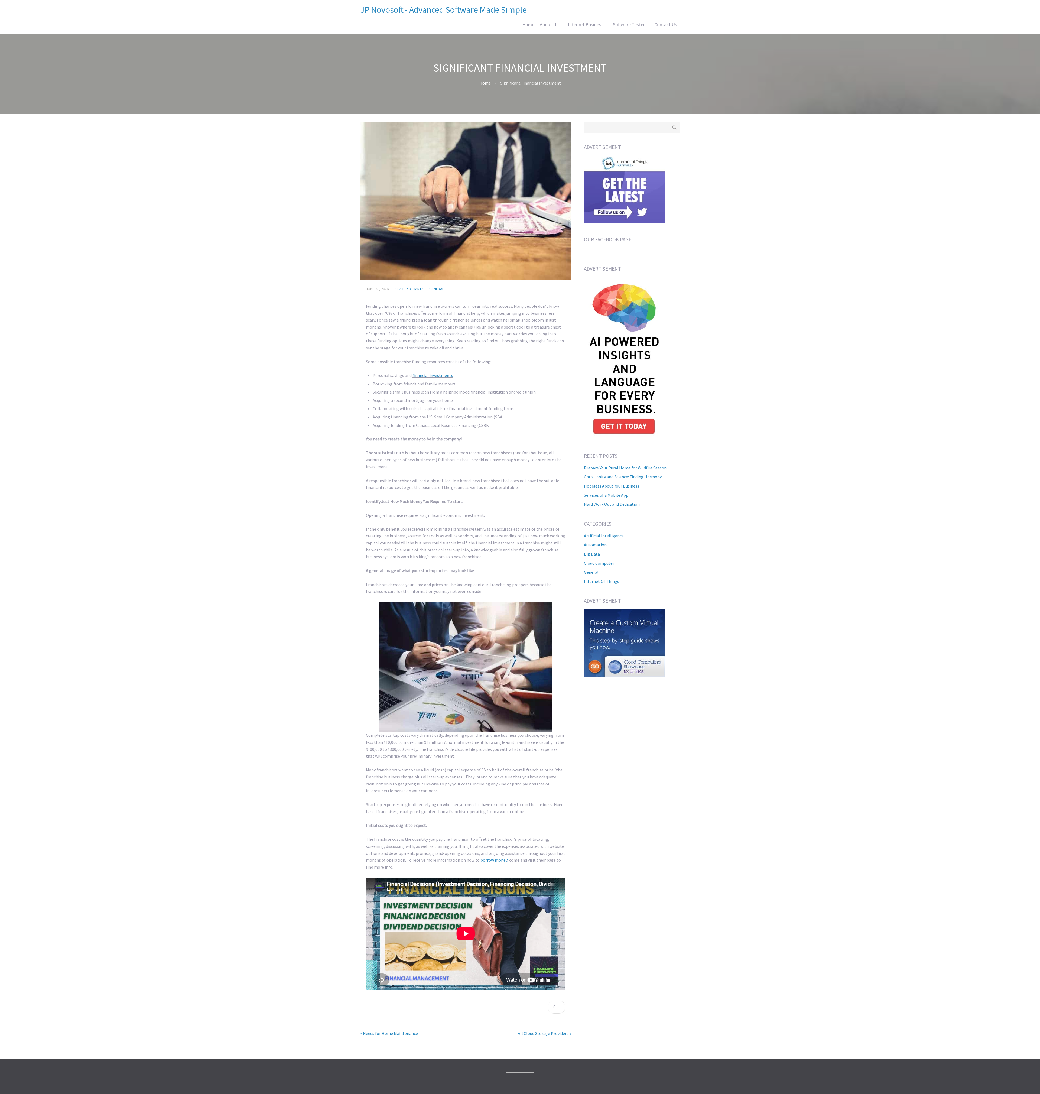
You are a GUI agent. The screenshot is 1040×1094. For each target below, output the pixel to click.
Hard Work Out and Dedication (612, 504)
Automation (595, 544)
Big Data (592, 554)
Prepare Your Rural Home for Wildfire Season (625, 467)
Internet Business (585, 25)
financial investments (432, 375)
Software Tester (629, 25)
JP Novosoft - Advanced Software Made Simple (443, 9)
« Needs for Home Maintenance (389, 1033)
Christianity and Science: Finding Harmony (623, 476)
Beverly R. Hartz (409, 288)
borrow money (493, 860)
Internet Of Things (601, 581)
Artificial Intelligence (604, 535)
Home (528, 25)
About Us (549, 25)
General (436, 288)
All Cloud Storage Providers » (544, 1033)
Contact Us (665, 25)
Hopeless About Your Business (611, 486)
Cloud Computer (599, 563)
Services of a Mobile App (606, 495)
